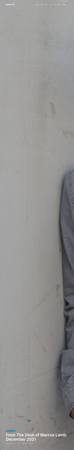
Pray (47, 4)
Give (55, 4)
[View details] (59, 1)
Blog (51, 4)
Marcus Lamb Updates (10, 430)
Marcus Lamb (10, 443)
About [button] (37, 4)
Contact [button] (64, 4)
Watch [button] (42, 4)
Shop (59, 4)
